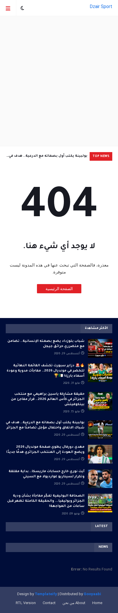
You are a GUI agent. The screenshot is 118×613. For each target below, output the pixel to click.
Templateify (46, 594)
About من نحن (73, 603)
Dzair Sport (101, 6)
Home (97, 603)
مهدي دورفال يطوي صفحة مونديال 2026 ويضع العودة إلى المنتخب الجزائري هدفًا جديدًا (45, 449)
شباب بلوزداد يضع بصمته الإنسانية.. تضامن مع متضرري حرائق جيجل (45, 344)
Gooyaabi (92, 594)
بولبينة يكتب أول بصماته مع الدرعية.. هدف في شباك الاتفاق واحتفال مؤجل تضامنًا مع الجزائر (48, 157)
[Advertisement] (59, 81)
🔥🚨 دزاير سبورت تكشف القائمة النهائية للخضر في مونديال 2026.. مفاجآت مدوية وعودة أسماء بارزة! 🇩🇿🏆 (45, 371)
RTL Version (26, 603)
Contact (49, 603)
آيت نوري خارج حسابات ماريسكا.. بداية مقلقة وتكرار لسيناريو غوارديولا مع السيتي (46, 474)
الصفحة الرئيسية (59, 288)
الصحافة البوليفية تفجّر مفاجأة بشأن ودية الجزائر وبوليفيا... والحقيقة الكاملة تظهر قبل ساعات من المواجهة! (45, 501)
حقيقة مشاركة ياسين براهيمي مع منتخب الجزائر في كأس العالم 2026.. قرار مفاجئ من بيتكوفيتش (47, 399)
